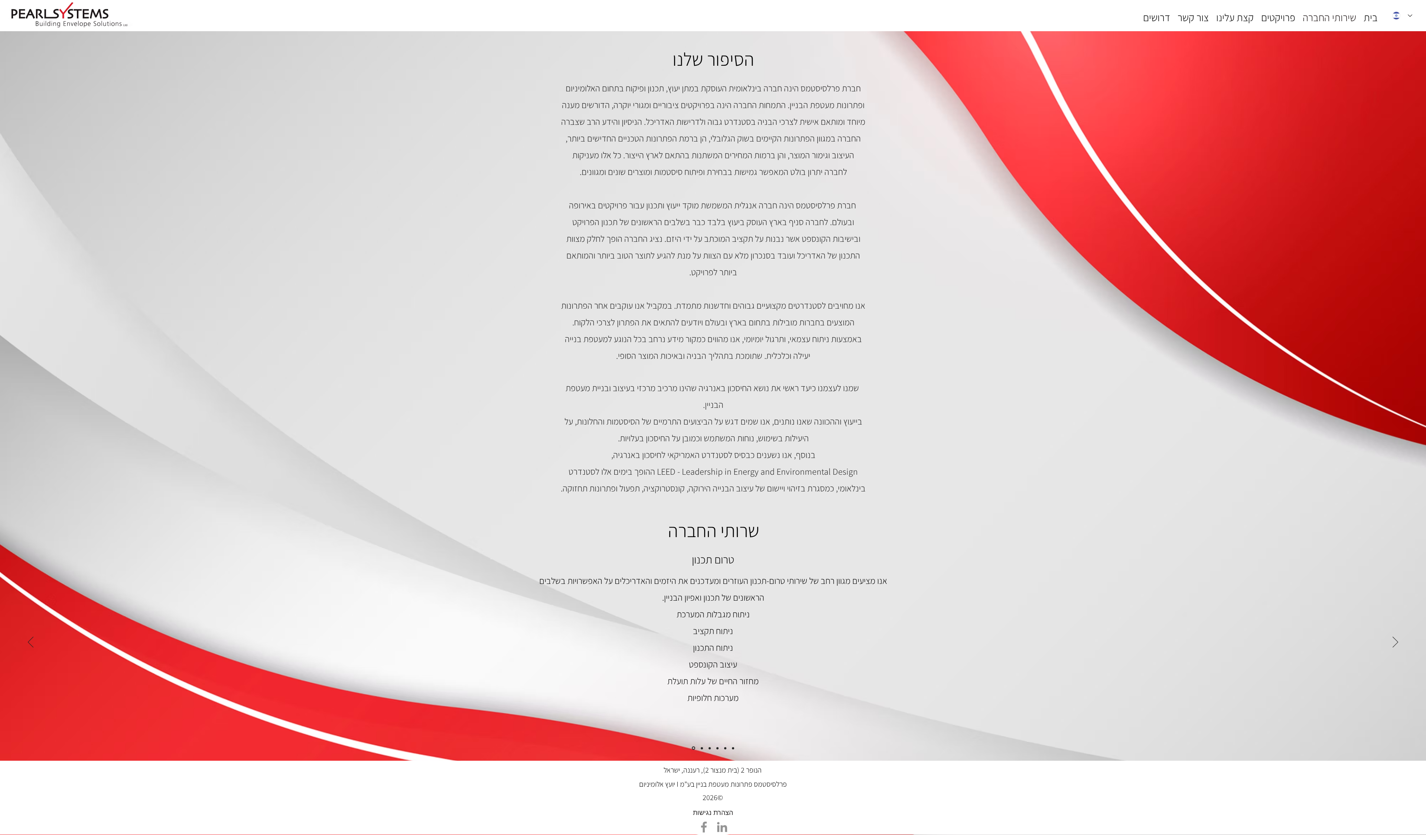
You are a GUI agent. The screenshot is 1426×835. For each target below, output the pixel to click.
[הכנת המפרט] (710, 748)
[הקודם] (30, 643)
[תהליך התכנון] (702, 748)
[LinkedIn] (722, 827)
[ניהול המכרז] (725, 748)
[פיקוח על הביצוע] (733, 748)
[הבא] (1395, 643)
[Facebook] (704, 827)
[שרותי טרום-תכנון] (693, 748)
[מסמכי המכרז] (717, 748)
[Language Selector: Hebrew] (1402, 15)
